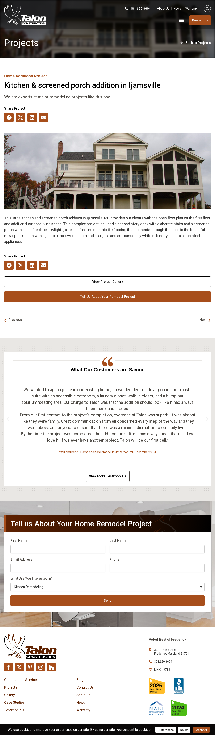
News (177, 8)
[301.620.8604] (126, 8)
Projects (10, 687)
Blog (80, 680)
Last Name (118, 541)
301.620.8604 (140, 9)
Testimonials (14, 710)
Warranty (191, 8)
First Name (18, 541)
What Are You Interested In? (31, 578)
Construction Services (21, 680)
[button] (207, 8)
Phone (114, 560)
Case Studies (14, 703)
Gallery (9, 695)
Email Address (21, 560)
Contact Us (85, 687)
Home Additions (18, 76)
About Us (163, 8)
